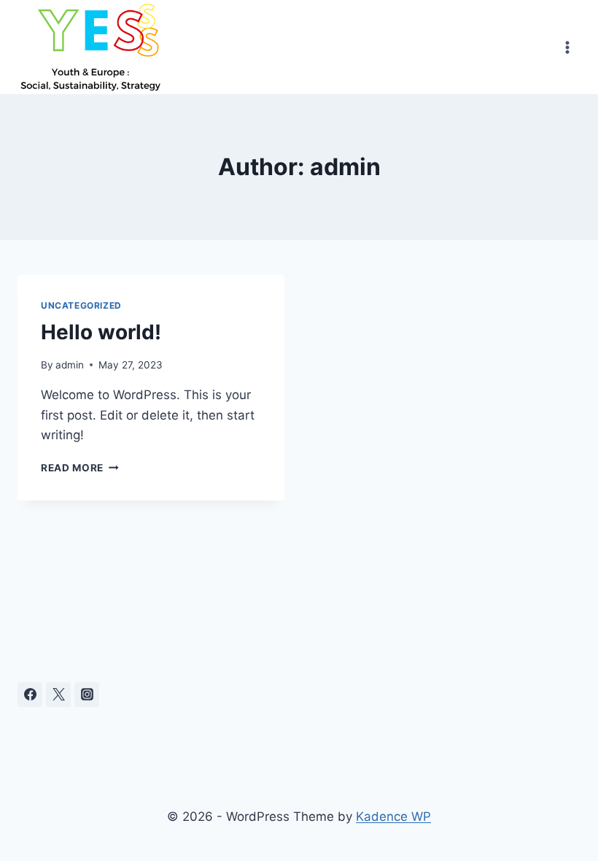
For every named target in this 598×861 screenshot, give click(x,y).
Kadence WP (393, 816)
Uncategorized (81, 305)
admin (69, 365)
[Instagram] (86, 694)
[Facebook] (30, 694)
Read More (80, 468)
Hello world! (101, 332)
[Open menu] (567, 47)
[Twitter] (58, 694)
